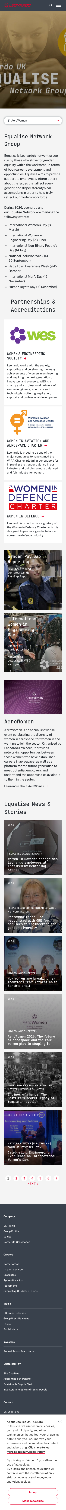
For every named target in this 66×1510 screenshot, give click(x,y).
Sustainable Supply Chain (18, 1384)
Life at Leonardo (13, 1269)
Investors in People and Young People (25, 1389)
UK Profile (10, 1225)
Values (7, 1236)
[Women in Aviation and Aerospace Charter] (33, 422)
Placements (11, 1285)
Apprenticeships (13, 1280)
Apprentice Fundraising (17, 1378)
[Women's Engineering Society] (33, 335)
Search (50, 5)
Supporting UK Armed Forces (21, 1291)
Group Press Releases (16, 1318)
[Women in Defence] (33, 498)
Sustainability (12, 1363)
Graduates (10, 1274)
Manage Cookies (33, 1500)
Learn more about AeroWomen (24, 786)
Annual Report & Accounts (19, 1351)
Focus (7, 1324)
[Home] (17, 5)
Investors (9, 1341)
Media (7, 1303)
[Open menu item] (58, 5)
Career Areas (11, 1264)
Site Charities (11, 1373)
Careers (8, 1254)
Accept (33, 1492)
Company (9, 1216)
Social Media (11, 1329)
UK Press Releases (15, 1313)
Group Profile (11, 1231)
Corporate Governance (17, 1242)
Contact (8, 1402)
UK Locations (11, 1411)
